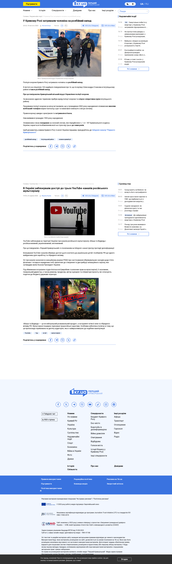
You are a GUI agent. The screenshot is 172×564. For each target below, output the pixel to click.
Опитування (96, 437)
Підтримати (31, 4)
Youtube (27, 333)
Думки (70, 459)
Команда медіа (80, 484)
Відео (116, 432)
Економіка (72, 447)
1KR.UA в (91, 26)
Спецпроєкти (58, 10)
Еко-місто (95, 423)
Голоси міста (97, 445)
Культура (71, 429)
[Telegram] (56, 146)
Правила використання (51, 479)
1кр (36, 333)
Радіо (116, 436)
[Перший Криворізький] (86, 3)
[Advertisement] (69, 167)
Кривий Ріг (72, 421)
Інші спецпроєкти (99, 456)
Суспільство (73, 432)
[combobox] (132, 11)
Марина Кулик (46, 196)
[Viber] (62, 146)
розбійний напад (30, 139)
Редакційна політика (83, 479)
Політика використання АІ (51, 489)
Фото (69, 455)
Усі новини (132, 69)
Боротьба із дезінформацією (99, 428)
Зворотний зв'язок (115, 484)
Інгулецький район (47, 139)
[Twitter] (68, 146)
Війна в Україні (74, 451)
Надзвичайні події (73, 437)
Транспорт (119, 421)
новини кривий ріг (65, 139)
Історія (42, 10)
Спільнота (72, 469)
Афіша (117, 417)
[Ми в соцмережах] (58, 404)
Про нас (91, 10)
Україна (71, 425)
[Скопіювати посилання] (74, 146)
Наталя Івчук (46, 25)
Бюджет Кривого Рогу (98, 418)
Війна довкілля (98, 433)
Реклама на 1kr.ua (114, 479)
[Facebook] (50, 146)
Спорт (70, 443)
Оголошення (119, 425)
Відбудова (95, 441)
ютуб (44, 333)
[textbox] (132, 11)
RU (147, 4)
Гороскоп (118, 429)
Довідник (77, 10)
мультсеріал (55, 333)
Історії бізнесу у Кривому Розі (98, 450)
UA (141, 4)
